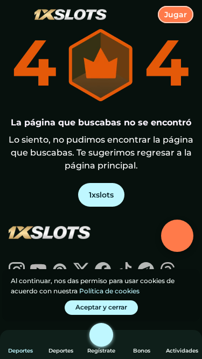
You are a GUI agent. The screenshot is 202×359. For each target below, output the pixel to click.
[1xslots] (49, 233)
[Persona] (101, 335)
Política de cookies (109, 291)
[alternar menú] (17, 17)
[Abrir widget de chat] (177, 236)
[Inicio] (66, 15)
